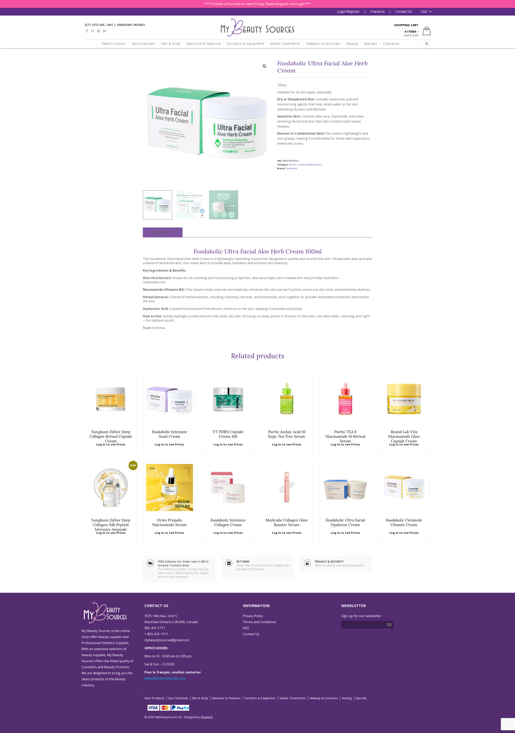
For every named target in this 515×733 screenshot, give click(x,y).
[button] (264, 66)
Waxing (347, 698)
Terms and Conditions (259, 622)
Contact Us (403, 11)
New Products (154, 698)
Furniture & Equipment (260, 698)
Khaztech (207, 717)
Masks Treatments (292, 698)
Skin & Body (200, 698)
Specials (361, 698)
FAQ (246, 628)
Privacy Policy (253, 616)
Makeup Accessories (324, 698)
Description (162, 232)
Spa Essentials (178, 698)
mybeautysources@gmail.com (166, 640)
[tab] (162, 232)
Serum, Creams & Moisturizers (305, 164)
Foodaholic (292, 168)
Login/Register (348, 11)
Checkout (377, 11)
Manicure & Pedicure (226, 698)
